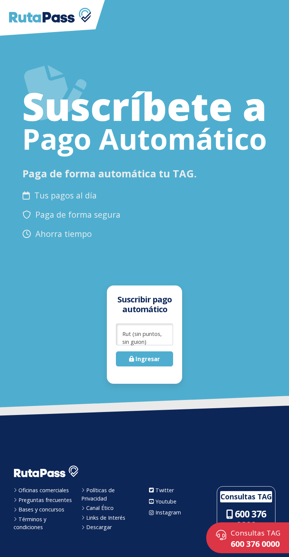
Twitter (164, 490)
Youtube (165, 501)
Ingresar (147, 359)
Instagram (167, 512)
